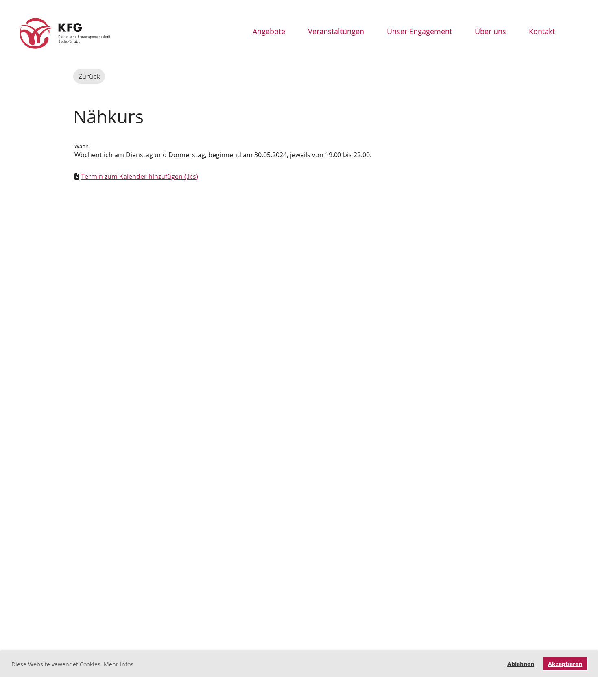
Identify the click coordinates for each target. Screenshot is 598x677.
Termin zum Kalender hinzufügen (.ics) (139, 176)
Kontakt (542, 31)
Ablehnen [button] (520, 664)
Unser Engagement (419, 31)
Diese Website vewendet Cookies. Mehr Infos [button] (72, 664)
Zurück (89, 76)
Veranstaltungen (336, 31)
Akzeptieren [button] (565, 664)
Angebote (269, 31)
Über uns (490, 31)
